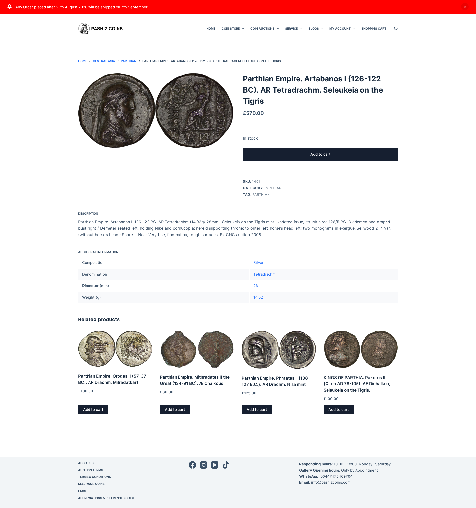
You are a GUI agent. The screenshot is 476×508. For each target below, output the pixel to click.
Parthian (273, 188)
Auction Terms (90, 470)
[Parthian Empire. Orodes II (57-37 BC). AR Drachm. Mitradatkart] (115, 349)
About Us (86, 463)
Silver (258, 262)
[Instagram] (203, 465)
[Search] (396, 28)
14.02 (258, 297)
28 (255, 285)
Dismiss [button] (465, 6)
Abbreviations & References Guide (106, 498)
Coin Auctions (262, 28)
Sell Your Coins (91, 484)
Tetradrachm (264, 274)
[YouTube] (214, 465)
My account (340, 28)
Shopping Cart (373, 28)
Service (291, 28)
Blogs (314, 28)
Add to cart (320, 154)
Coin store (231, 28)
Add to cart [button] (93, 409)
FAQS (82, 491)
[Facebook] (192, 465)
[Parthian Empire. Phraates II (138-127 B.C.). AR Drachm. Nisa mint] (279, 350)
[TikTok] (226, 465)
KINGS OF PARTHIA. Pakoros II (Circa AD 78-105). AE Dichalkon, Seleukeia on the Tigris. (357, 384)
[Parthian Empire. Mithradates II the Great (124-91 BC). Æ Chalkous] (197, 349)
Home (211, 28)
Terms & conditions (94, 477)
